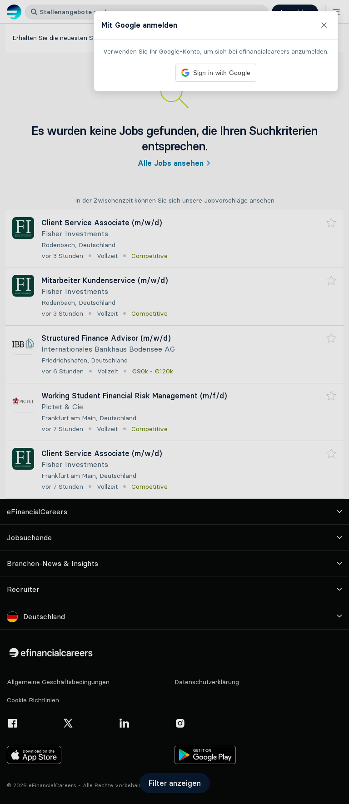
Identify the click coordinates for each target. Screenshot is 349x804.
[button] (174, 402)
